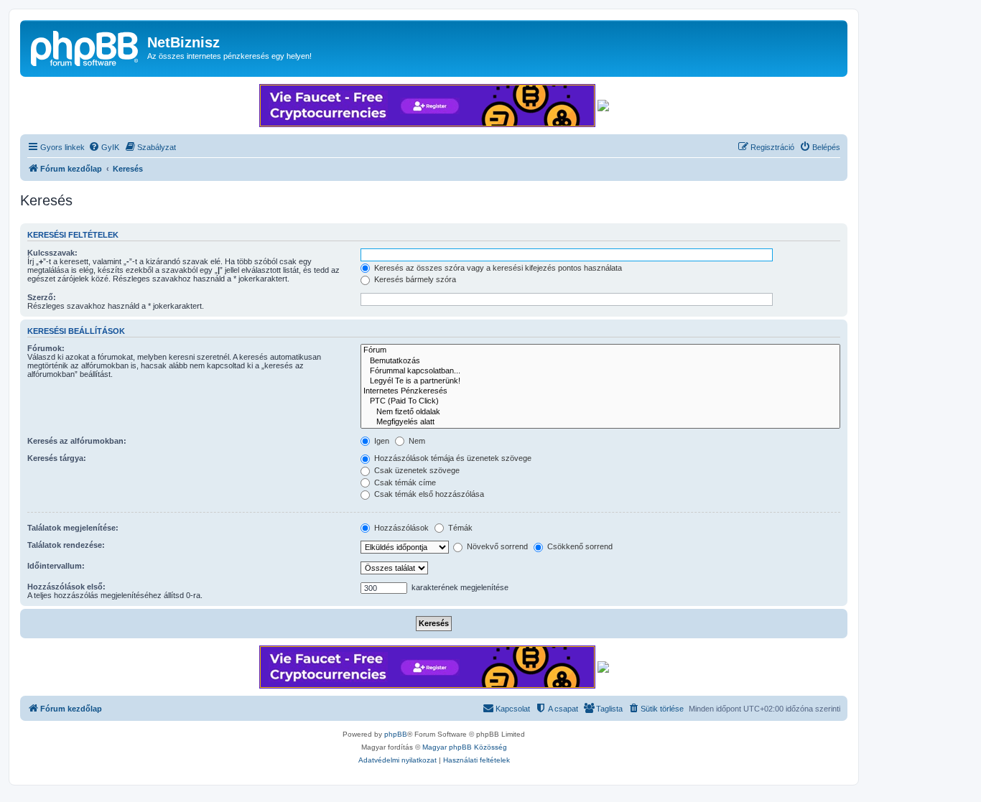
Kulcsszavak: (52, 252)
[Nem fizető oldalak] (600, 412)
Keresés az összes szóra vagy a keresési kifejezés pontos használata (497, 268)
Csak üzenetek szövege (416, 470)
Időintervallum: (56, 565)
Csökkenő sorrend (579, 546)
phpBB (395, 734)
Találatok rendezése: (66, 545)
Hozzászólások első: (66, 586)
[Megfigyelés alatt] (600, 422)
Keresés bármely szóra (414, 279)
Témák (459, 527)
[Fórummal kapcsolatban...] (600, 371)
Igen (380, 441)
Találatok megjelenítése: (72, 527)
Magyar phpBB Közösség (464, 747)
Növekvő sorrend (496, 546)
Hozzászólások (400, 527)
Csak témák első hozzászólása (428, 494)
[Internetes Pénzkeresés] (600, 391)
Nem (415, 441)
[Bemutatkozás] (600, 361)
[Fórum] (600, 350)
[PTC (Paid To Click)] (600, 401)
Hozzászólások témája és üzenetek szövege (451, 458)
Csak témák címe (404, 482)
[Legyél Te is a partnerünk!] (600, 381)
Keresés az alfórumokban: (76, 441)
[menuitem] (103, 147)
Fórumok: (46, 348)
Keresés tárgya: (56, 458)
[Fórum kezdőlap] (85, 47)
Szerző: (41, 297)
